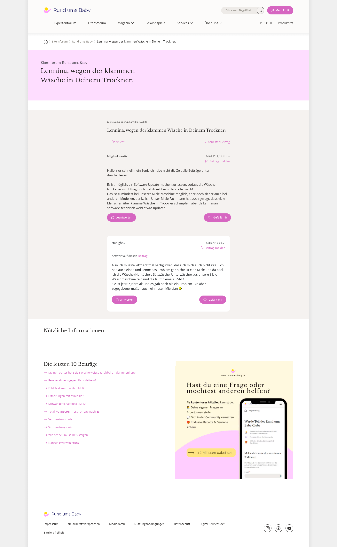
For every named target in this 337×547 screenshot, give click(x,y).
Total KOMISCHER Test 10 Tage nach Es (73, 411)
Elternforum (97, 23)
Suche (260, 10)
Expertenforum (65, 23)
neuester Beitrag (219, 142)
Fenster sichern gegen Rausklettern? (72, 380)
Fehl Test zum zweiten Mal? (66, 388)
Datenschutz (182, 524)
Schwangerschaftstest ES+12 (67, 404)
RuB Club (266, 23)
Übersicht (118, 142)
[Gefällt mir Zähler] (217, 217)
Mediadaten (117, 524)
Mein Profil (283, 10)
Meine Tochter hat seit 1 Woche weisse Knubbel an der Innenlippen (92, 372)
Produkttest (285, 23)
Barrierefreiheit (54, 532)
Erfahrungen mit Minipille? (65, 396)
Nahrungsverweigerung (63, 443)
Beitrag (142, 256)
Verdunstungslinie (60, 419)
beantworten (123, 217)
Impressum (51, 524)
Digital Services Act (212, 524)
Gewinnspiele (155, 23)
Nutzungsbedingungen (149, 524)
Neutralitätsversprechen (84, 524)
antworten (127, 299)
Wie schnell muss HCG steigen (68, 435)
